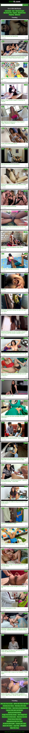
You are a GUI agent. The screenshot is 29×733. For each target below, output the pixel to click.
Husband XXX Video (21, 723)
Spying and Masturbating (14, 712)
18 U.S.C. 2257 (20, 731)
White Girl (17, 14)
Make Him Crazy (14, 728)
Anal (13, 11)
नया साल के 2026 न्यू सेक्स (9, 723)
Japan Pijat (16, 725)
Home (6, 731)
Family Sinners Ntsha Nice (14, 719)
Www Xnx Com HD (22, 717)
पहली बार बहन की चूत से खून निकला (21, 703)
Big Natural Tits (8, 12)
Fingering (11, 14)
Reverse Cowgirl (20, 11)
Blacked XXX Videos (6, 708)
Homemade (8, 11)
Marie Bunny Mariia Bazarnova (20, 708)
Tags (10, 731)
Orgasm (15, 12)
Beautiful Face (21, 12)
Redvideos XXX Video (20, 705)
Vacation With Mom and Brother (14, 710)
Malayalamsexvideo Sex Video (14, 721)
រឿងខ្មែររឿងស (23, 725)
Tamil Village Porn (22, 714)
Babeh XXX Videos (7, 725)
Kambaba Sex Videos (8, 705)
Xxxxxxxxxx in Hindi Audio (9, 717)
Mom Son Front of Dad (6, 703)
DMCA (14, 731)
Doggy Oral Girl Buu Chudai (9, 714)
